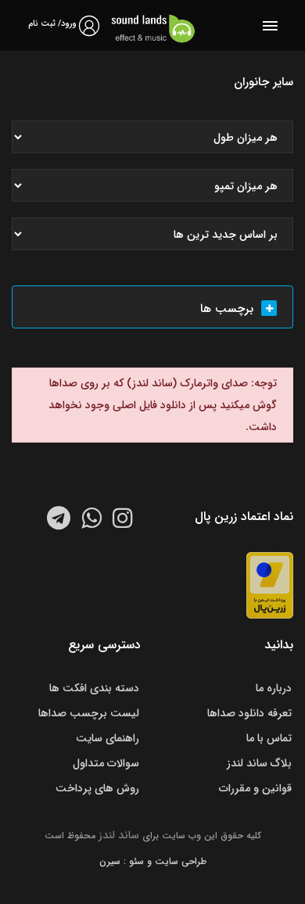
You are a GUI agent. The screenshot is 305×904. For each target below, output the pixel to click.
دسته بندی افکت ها (94, 688)
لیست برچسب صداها (88, 713)
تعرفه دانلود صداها (249, 713)
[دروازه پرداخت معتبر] (269, 585)
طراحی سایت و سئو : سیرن (152, 861)
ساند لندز (119, 835)
